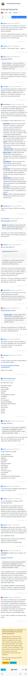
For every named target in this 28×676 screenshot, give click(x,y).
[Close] (25, 630)
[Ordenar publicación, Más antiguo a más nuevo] (3, 17)
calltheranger (6, 218)
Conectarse (13, 662)
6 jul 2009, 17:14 (15, 308)
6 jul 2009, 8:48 (16, 56)
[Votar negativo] (23, 41)
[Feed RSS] (20, 12)
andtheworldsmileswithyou (9, 378)
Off (2, 12)
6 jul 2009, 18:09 (16, 339)
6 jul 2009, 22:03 (17, 498)
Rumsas (4, 56)
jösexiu (4, 308)
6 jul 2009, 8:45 (16, 23)
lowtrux (4, 449)
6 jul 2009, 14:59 (20, 104)
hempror (5, 46)
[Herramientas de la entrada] (25, 41)
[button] (2, 673)
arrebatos (5, 498)
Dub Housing (6, 206)
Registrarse (6, 662)
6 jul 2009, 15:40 (17, 244)
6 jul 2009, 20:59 (20, 421)
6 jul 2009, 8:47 (16, 46)
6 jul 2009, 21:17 (15, 449)
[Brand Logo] (3, 3)
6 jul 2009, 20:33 (10, 380)
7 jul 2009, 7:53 (17, 550)
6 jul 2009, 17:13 (19, 290)
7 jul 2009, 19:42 (17, 597)
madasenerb (6, 355)
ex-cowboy (5, 86)
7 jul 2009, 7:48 (16, 525)
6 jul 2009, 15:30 (19, 218)
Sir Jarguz (5, 597)
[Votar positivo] (17, 41)
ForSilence (5, 244)
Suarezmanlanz (6, 104)
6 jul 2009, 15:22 (18, 206)
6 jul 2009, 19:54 (18, 355)
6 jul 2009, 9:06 (17, 86)
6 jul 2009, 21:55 (16, 486)
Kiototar (5, 23)
